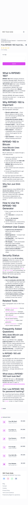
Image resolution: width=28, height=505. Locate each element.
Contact (5, 486)
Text (5, 54)
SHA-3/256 (10, 270)
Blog (4, 483)
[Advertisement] (14, 14)
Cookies (5, 488)
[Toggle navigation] (24, 32)
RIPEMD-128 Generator (11, 308)
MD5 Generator (9, 320)
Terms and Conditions (8, 492)
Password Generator (11, 323)
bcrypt (6, 401)
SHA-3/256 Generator (11, 317)
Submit (14, 64)
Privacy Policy (6, 490)
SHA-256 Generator (10, 311)
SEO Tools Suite (7, 32)
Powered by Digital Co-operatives (11, 494)
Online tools (3, 39)
